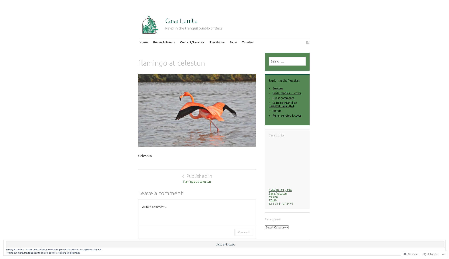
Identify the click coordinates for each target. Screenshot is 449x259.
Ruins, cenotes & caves (287, 115)
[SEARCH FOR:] (287, 61)
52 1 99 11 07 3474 (281, 203)
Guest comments (283, 98)
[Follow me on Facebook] (308, 42)
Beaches (278, 88)
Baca (233, 42)
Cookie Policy (73, 253)
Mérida (277, 110)
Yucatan (248, 42)
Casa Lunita (181, 20)
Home (143, 42)
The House (216, 42)
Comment (243, 232)
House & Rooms (164, 42)
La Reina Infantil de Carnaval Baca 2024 (283, 104)
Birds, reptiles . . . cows (287, 93)
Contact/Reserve (192, 42)
